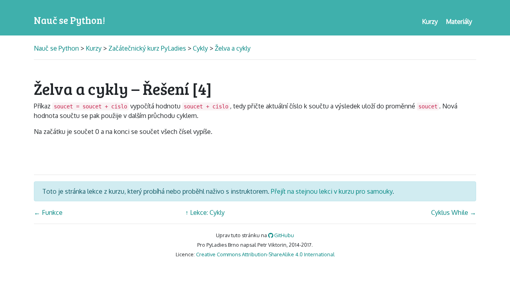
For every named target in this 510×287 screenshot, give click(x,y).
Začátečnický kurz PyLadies (147, 48)
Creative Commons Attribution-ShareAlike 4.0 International (265, 254)
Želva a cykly (233, 48)
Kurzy (94, 48)
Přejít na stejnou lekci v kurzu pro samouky (331, 191)
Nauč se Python (57, 48)
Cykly (200, 48)
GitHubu (283, 235)
